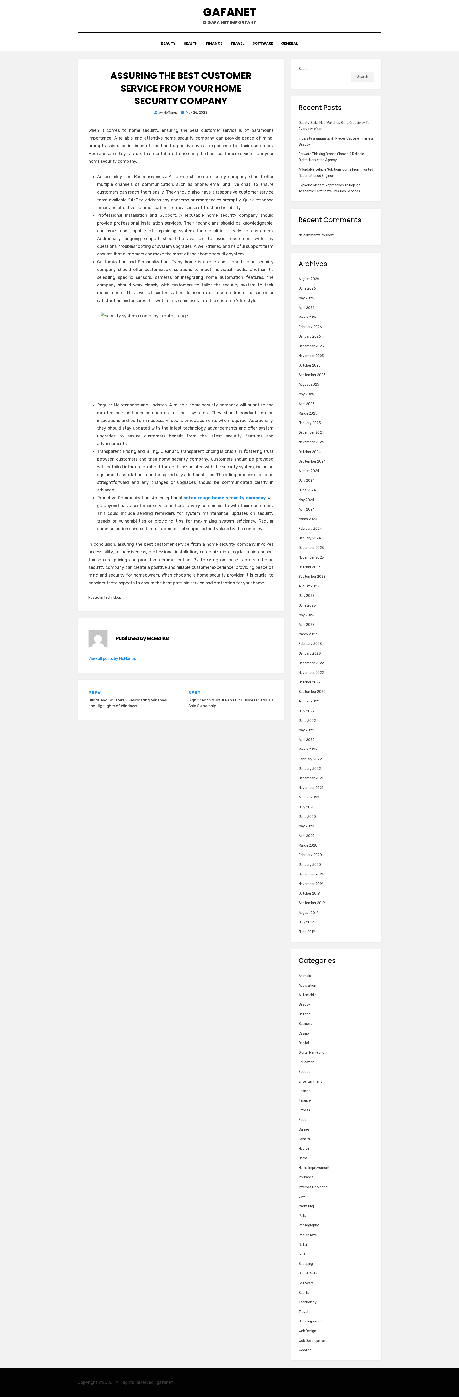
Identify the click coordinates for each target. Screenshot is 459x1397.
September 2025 (312, 375)
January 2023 (310, 654)
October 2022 (310, 682)
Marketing (306, 1206)
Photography (309, 1225)
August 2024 (309, 471)
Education (306, 1062)
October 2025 (310, 365)
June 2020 (307, 817)
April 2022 (307, 740)
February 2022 (310, 759)
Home (303, 1158)
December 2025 (311, 346)
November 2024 (311, 442)
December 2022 (311, 663)
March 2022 (308, 749)
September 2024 (312, 461)
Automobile (308, 995)
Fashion (305, 1091)
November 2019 (311, 884)
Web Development (313, 1341)
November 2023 (311, 558)
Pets (302, 1216)
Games (304, 1129)
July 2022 (307, 711)
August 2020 (309, 797)
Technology (113, 597)
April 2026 (307, 308)
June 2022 (307, 721)
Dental (304, 1043)
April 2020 (307, 836)
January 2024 (310, 538)
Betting (305, 1014)
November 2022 (311, 673)
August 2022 (309, 701)
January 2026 (310, 336)
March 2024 (308, 519)
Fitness (304, 1110)
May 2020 (306, 826)
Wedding (305, 1350)
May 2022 (306, 730)
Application (307, 985)
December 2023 (311, 548)
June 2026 (307, 288)
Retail (303, 1245)
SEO (302, 1254)
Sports (304, 1293)
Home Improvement (314, 1168)
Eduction (305, 1072)
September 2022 (312, 692)
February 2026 (310, 327)
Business (305, 1024)
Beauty (168, 43)
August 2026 (309, 279)
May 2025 (306, 394)
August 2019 (308, 913)
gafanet (229, 12)
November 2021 (311, 788)
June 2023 (307, 606)
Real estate (308, 1235)
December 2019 (311, 874)
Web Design (307, 1331)
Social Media (308, 1273)
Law (302, 1197)
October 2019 (309, 893)
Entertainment (310, 1081)
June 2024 (307, 490)
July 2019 (306, 922)
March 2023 (308, 634)
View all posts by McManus (112, 658)
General (289, 43)
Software (262, 43)
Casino (304, 1033)
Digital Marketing (311, 1053)
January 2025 (310, 423)
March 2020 (308, 845)
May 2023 (306, 615)
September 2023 (312, 577)
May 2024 (306, 500)
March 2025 (308, 413)
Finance (214, 43)
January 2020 (310, 865)
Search (304, 69)
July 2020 (307, 807)
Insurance (306, 1177)
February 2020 (310, 855)
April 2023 (307, 625)
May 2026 (306, 298)
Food (302, 1120)
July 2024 (307, 481)
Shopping (306, 1264)
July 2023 (307, 596)
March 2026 (308, 317)
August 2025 (309, 385)
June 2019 (307, 932)
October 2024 (310, 452)
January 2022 (310, 769)
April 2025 (307, 404)
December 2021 (311, 778)
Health (191, 43)
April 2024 (307, 509)
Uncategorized (310, 1321)
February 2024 (310, 529)
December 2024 (311, 433)
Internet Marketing (313, 1187)
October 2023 (310, 567)
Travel (237, 43)
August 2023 (309, 586)
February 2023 (310, 644)
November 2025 (311, 356)
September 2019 (312, 903)
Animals (305, 976)
